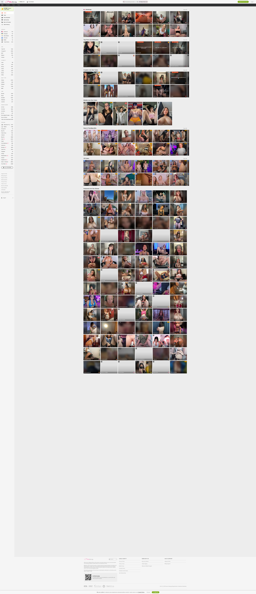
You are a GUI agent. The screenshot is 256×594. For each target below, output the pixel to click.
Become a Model (4, 185)
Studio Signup (4, 187)
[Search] (137, 2)
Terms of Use (4, 183)
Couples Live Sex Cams (90, 70)
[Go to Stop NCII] (110, 586)
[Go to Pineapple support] (104, 586)
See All (185, 9)
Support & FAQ (4, 173)
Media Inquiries (4, 179)
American (88, 9)
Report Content (4, 177)
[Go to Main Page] (11, 2)
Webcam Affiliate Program (147, 566)
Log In (252, 1)
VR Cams (86, 158)
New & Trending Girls (89, 128)
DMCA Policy (121, 566)
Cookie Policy (141, 592)
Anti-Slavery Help (122, 573)
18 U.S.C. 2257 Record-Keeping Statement (5, 192)
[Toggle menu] (2, 2)
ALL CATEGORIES (8, 167)
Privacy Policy (4, 181)
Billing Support (4, 175)
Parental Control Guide (123, 570)
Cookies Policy (122, 568)
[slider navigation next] (185, 24)
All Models (3, 189)
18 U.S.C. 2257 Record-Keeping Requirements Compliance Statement (173, 586)
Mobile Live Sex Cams (90, 100)
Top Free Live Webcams (90, 40)
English (111, 559)
